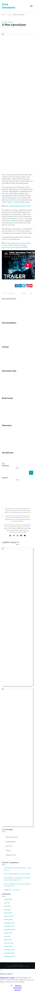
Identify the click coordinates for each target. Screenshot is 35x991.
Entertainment (7, 22)
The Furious (7, 452)
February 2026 (8, 916)
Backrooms (7, 398)
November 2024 (9, 953)
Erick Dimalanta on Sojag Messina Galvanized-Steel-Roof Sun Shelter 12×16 (17, 879)
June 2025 (7, 936)
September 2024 (9, 956)
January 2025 (8, 946)
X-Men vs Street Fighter (16, 202)
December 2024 (9, 950)
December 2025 (9, 923)
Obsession (7, 425)
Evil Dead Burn (9, 322)
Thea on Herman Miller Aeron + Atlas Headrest (17, 874)
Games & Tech (11, 855)
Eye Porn (9, 846)
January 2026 (8, 919)
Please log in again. (7, 977)
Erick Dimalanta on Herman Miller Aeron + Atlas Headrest (17, 869)
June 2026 (7, 906)
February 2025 (8, 943)
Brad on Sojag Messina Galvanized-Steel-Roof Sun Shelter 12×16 (17, 885)
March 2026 (8, 913)
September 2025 (9, 929)
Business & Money (12, 837)
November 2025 (9, 926)
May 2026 (7, 909)
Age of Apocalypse (9, 198)
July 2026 (7, 903)
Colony (5, 346)
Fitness (8, 850)
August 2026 (8, 899)
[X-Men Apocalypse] (17, 102)
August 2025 (8, 933)
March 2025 (8, 940)
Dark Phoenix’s (12, 221)
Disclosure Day (9, 370)
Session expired (6, 974)
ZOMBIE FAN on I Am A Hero (12, 890)
